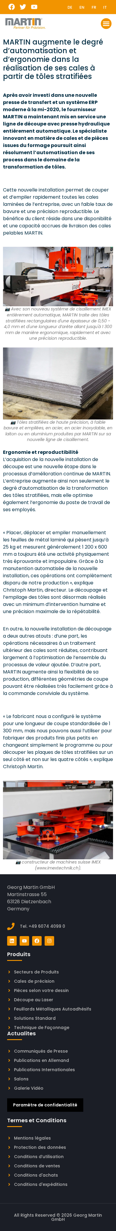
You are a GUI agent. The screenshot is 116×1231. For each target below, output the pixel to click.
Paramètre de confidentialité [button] (45, 1105)
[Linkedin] (12, 941)
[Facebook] (11, 7)
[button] (106, 23)
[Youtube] (34, 7)
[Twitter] (23, 7)
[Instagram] (49, 941)
